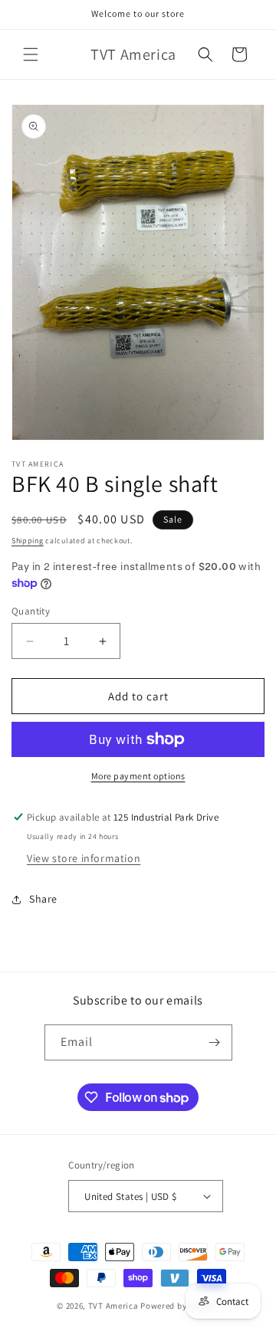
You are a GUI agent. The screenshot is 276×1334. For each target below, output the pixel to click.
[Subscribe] (215, 1042)
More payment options (138, 776)
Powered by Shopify (179, 1305)
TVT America (113, 1305)
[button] (31, 54)
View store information (83, 858)
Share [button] (43, 899)
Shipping (28, 541)
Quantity (31, 611)
